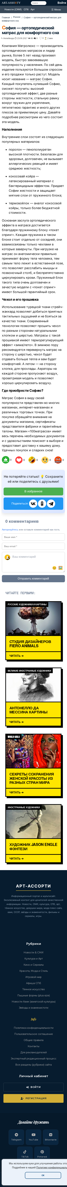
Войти (62, 2)
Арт (33, 9)
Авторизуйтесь (10, 529)
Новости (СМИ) (13, 9)
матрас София (41, 79)
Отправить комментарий (33, 578)
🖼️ (60, 568)
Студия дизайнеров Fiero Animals (30, 643)
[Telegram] (51, 504)
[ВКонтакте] (33, 504)
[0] (5, 460)
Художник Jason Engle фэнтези (33, 846)
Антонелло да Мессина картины (28, 710)
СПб (26, 9)
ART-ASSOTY (11, 2)
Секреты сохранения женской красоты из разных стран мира (31, 778)
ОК (43, 1175)
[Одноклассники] (42, 504)
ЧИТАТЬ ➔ (16, 656)
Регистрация (36, 1098)
